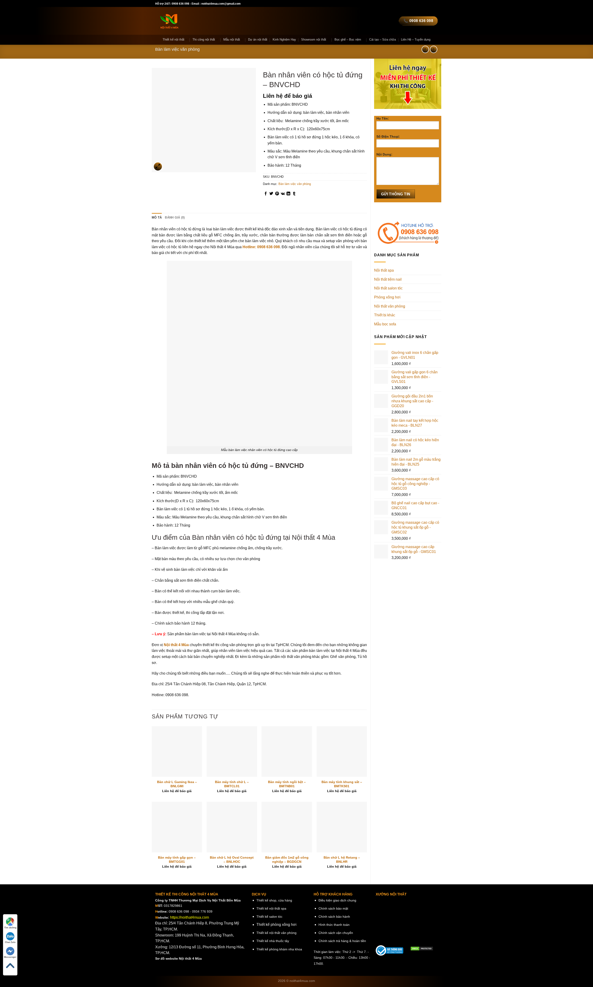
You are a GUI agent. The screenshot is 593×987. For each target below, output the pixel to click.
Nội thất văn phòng (389, 306)
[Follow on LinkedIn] (417, 3)
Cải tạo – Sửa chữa (382, 39)
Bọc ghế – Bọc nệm (347, 39)
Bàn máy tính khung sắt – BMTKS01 (342, 784)
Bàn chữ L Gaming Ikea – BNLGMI (177, 784)
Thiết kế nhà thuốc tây (272, 941)
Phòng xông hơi (387, 297)
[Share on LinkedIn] (288, 194)
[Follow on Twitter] (394, 3)
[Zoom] (157, 166)
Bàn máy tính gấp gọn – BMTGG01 (177, 860)
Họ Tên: (382, 118)
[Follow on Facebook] (385, 3)
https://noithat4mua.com (189, 917)
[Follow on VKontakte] (435, 3)
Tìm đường (10, 927)
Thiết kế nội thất (173, 39)
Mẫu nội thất (231, 39)
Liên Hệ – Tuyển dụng (415, 39)
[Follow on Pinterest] (408, 3)
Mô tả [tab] (157, 217)
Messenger (10, 957)
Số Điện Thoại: (388, 136)
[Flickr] (425, 3)
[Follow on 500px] (430, 3)
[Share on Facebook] (266, 194)
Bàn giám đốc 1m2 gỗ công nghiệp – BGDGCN (287, 860)
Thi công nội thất (203, 39)
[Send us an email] (399, 3)
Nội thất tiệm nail (388, 279)
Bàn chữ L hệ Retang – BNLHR (342, 860)
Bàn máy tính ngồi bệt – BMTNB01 (287, 784)
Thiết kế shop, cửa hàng (274, 900)
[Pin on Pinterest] (277, 194)
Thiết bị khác (384, 315)
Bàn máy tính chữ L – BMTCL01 (232, 784)
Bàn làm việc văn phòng (177, 49)
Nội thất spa (384, 270)
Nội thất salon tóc (388, 288)
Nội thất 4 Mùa (176, 645)
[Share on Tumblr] (294, 194)
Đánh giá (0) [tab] (175, 217)
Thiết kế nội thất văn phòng (276, 933)
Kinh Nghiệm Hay (284, 39)
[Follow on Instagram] (390, 3)
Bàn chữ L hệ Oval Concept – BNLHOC (232, 860)
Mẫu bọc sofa (385, 324)
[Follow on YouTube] (421, 3)
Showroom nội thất (313, 39)
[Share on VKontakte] (283, 194)
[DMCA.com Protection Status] (421, 948)
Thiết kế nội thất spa (271, 908)
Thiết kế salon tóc (269, 916)
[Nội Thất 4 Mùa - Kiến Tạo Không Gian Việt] (197, 21)
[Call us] (403, 3)
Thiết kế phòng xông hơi (276, 925)
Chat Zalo (10, 942)
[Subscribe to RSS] (412, 3)
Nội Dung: (384, 154)
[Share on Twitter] (271, 194)
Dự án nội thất (257, 39)
